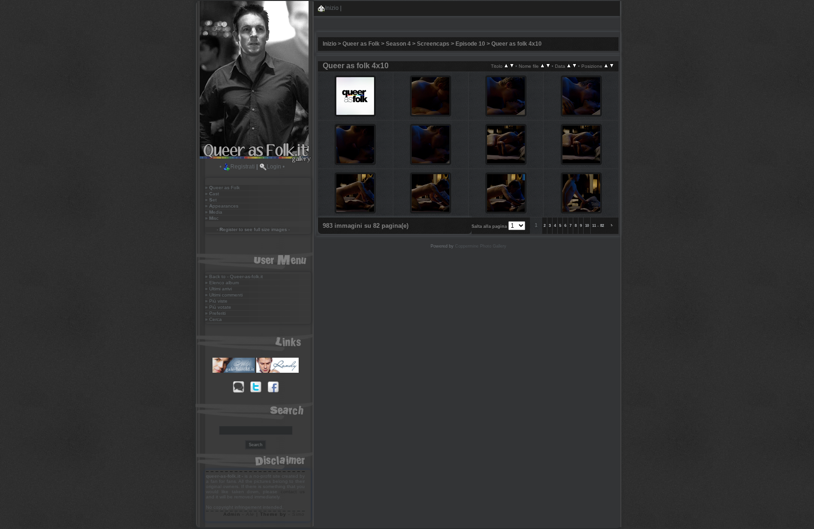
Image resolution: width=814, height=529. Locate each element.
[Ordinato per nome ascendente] (542, 66)
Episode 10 (470, 43)
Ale (250, 514)
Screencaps (433, 43)
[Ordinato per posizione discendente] (612, 66)
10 (587, 226)
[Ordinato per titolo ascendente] (506, 66)
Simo (298, 514)
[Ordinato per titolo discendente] (512, 66)
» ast (212, 193)
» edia (213, 212)
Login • (276, 166)
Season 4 (398, 43)
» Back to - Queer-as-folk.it (234, 276)
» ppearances (221, 205)
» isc (212, 218)
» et (211, 199)
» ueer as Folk (222, 187)
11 (594, 226)
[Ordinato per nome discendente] (548, 66)
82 (602, 226)
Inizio (332, 8)
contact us (293, 491)
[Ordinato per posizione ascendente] (606, 66)
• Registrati (237, 166)
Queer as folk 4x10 (516, 43)
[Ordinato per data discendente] (574, 66)
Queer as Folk (361, 43)
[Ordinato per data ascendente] (569, 66)
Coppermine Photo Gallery (480, 246)
